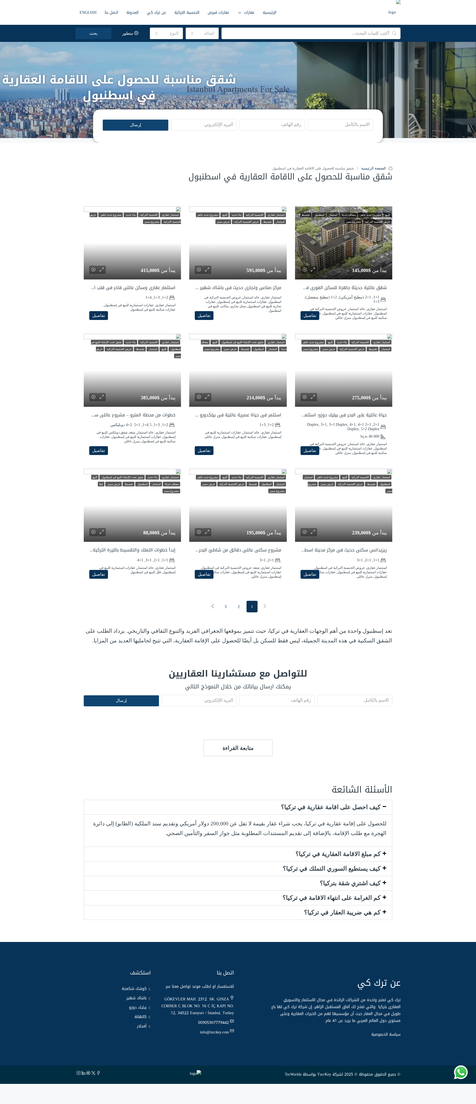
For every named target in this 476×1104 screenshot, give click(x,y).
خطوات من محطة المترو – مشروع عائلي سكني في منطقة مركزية (112, 415)
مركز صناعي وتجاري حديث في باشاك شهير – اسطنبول (229, 287)
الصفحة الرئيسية (373, 168)
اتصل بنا (111, 12)
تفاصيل (310, 315)
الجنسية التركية (186, 12)
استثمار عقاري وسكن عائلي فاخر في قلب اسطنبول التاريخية (118, 287)
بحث (94, 33)
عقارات (249, 12)
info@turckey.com (214, 1032)
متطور (128, 33)
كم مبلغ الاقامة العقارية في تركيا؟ (338, 853)
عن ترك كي (156, 12)
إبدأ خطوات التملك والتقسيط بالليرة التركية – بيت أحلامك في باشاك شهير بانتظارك (96, 550)
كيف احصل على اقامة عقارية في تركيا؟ (330, 807)
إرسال (135, 125)
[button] (238, 807)
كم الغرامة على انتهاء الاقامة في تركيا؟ (331, 897)
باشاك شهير (136, 998)
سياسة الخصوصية (386, 1034)
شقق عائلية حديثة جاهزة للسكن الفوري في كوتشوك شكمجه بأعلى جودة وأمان (310, 287)
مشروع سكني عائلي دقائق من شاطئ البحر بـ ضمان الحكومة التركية (216, 550)
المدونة (132, 12)
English (88, 12)
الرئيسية (269, 12)
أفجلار (142, 1026)
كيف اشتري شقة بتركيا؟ (350, 883)
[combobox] (202, 33)
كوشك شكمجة (134, 988)
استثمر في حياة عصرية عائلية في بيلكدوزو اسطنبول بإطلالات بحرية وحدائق (209, 415)
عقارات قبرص (218, 12)
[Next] (212, 606)
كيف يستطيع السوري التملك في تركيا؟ (331, 868)
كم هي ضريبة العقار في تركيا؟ (342, 912)
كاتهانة (140, 1016)
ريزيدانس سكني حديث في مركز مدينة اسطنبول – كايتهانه (331, 550)
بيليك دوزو (138, 1007)
